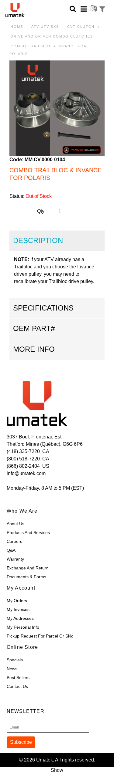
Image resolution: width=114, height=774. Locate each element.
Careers (14, 541)
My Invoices (18, 609)
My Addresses (20, 618)
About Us (15, 523)
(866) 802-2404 (23, 466)
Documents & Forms (26, 576)
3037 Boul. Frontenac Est (34, 436)
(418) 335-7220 (23, 451)
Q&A (11, 550)
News (12, 668)
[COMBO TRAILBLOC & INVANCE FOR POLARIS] (57, 64)
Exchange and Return (28, 567)
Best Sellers (18, 677)
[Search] (72, 8)
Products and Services (28, 532)
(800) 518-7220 (23, 458)
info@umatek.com (26, 473)
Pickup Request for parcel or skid (40, 636)
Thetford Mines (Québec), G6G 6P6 (45, 444)
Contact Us (17, 686)
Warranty (15, 559)
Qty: (41, 211)
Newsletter (25, 711)
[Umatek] (20, 10)
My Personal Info (23, 627)
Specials (15, 659)
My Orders (17, 600)
